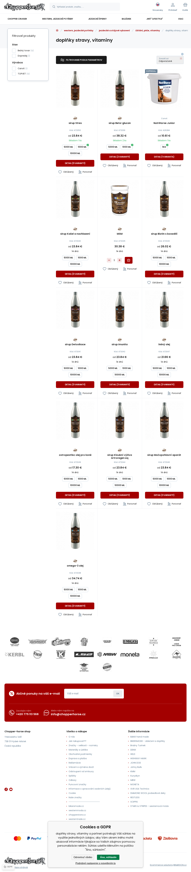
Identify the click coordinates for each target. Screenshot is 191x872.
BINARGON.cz (180, 864)
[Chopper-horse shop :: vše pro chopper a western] (57, 30)
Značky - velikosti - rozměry (83, 745)
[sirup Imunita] (119, 310)
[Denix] (84, 641)
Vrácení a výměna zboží (81, 767)
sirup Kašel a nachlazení (75, 234)
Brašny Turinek (137, 745)
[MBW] (107, 654)
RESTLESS (135, 797)
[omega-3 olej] (75, 531)
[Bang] (14, 641)
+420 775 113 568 (27, 714)
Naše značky (75, 797)
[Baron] (37, 641)
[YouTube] (11, 789)
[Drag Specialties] (107, 641)
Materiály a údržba (78, 749)
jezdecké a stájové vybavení (114, 30)
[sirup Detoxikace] (75, 310)
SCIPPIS (134, 801)
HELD (132, 754)
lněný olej (164, 344)
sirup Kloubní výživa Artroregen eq (119, 457)
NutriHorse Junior (164, 123)
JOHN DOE (135, 762)
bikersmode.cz (76, 806)
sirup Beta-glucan (120, 123)
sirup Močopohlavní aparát (164, 455)
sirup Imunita (120, 344)
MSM (120, 234)
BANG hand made (139, 736)
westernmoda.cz (77, 810)
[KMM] (37, 654)
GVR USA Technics (139, 788)
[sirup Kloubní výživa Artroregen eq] (119, 420)
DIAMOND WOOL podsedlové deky (147, 793)
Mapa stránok (21, 867)
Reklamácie (75, 762)
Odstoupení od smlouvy (81, 771)
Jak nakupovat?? (77, 741)
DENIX (133, 749)
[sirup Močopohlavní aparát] (164, 420)
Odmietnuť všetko (83, 857)
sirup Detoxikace (75, 344)
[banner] (24, 7)
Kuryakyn (135, 775)
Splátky (72, 775)
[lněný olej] (164, 310)
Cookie (72, 793)
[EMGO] (130, 641)
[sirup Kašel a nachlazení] (75, 199)
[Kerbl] (14, 654)
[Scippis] (176, 654)
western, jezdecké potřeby (78, 30)
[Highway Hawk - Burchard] (176, 641)
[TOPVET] (107, 667)
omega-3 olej (75, 565)
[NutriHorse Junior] (164, 88)
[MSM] (119, 199)
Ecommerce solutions (161, 864)
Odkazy (72, 780)
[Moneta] (130, 654)
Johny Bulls (136, 767)
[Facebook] (6, 789)
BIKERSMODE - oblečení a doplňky (147, 741)
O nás (72, 736)
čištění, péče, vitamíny (147, 30)
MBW (132, 780)
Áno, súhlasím (108, 857)
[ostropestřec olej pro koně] (75, 420)
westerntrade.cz (77, 819)
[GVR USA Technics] (153, 641)
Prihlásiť (117, 693)
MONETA (134, 784)
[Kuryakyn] (61, 654)
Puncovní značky (77, 784)
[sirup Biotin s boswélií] (164, 199)
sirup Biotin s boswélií (164, 234)
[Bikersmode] (61, 641)
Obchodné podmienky (80, 754)
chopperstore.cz (77, 814)
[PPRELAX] (153, 654)
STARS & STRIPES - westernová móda (149, 806)
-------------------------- (84, 801)
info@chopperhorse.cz (68, 714)
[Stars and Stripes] (84, 667)
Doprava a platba (78, 758)
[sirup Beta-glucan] (119, 88)
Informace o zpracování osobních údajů (90, 788)
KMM (132, 771)
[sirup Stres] (75, 88)
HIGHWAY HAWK (138, 758)
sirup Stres (75, 123)
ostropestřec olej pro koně (75, 455)
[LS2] (84, 654)
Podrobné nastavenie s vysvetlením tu (96, 863)
